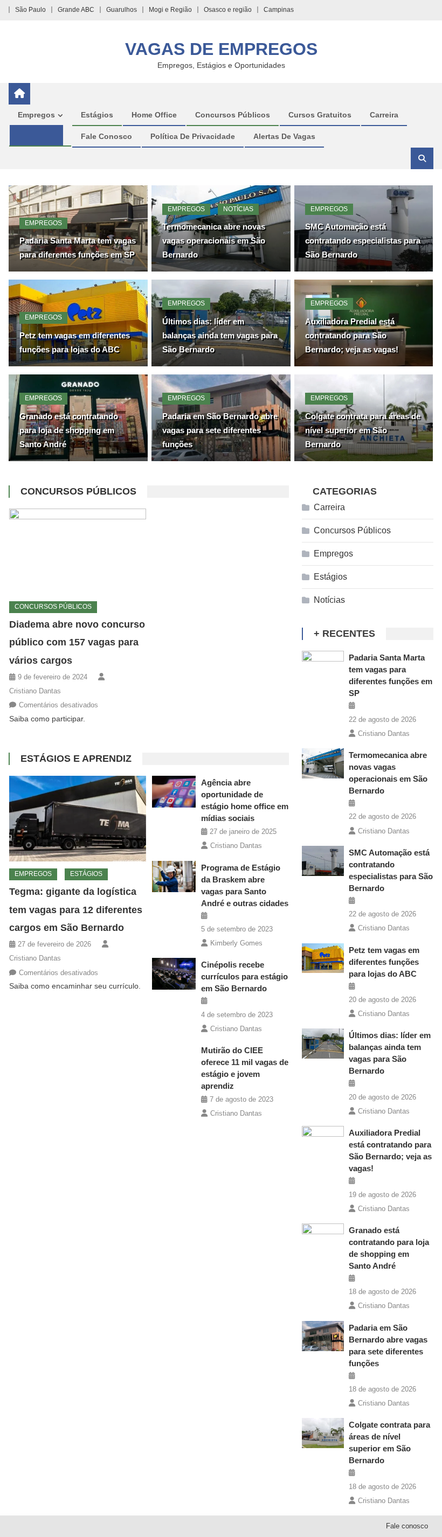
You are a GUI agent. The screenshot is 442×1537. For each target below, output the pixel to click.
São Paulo (30, 9)
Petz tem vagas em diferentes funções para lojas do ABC (384, 961)
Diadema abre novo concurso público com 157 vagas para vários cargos (77, 642)
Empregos (36, 114)
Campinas (279, 9)
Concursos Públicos (232, 114)
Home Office (154, 114)
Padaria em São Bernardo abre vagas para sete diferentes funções (220, 430)
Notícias (238, 209)
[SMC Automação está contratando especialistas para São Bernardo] (323, 861)
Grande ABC (76, 9)
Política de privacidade (192, 136)
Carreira (384, 114)
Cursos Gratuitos (319, 114)
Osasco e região (228, 9)
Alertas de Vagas (284, 136)
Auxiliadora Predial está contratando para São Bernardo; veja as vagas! (351, 335)
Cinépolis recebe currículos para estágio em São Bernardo (244, 976)
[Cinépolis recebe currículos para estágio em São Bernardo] (174, 973)
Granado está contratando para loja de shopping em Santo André (68, 430)
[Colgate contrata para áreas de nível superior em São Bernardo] (323, 1433)
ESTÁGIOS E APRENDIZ (76, 758)
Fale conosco (106, 136)
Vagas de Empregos (221, 49)
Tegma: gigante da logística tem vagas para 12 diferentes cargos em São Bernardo (75, 910)
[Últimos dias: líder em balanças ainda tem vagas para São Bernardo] (323, 1043)
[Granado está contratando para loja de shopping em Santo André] (323, 1238)
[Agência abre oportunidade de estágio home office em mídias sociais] (174, 791)
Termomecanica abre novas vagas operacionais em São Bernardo (213, 240)
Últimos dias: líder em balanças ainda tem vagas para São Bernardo (220, 335)
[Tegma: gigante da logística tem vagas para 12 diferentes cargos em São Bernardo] (77, 818)
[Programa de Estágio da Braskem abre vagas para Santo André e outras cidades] (174, 876)
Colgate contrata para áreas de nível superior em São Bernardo (362, 430)
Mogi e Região (170, 9)
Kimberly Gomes (236, 943)
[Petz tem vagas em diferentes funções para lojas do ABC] (323, 958)
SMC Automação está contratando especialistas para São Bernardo (362, 240)
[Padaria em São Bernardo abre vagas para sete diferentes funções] (323, 1336)
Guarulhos (121, 9)
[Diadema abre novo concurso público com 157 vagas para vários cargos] (77, 551)
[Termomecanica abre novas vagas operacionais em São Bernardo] (323, 763)
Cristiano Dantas (35, 691)
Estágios (97, 114)
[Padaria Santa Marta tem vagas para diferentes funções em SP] (323, 666)
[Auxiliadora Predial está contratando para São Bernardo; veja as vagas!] (323, 1141)
